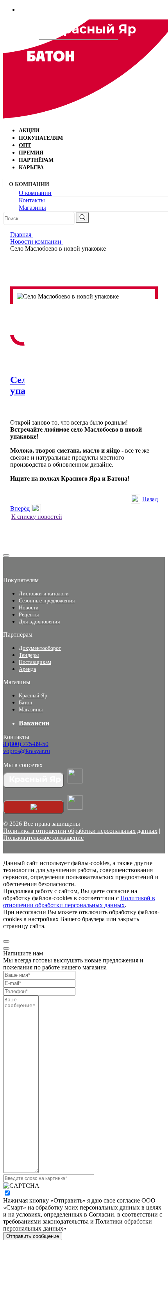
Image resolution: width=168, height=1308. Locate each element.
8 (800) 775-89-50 (25, 744)
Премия (31, 153)
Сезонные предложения (47, 601)
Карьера (31, 167)
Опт (25, 145)
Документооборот (40, 648)
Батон (25, 703)
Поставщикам (35, 662)
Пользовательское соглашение (43, 837)
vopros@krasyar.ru (26, 751)
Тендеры (29, 655)
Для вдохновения (39, 622)
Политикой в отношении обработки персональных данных (79, 901)
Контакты (32, 200)
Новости (29, 608)
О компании (35, 193)
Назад (150, 499)
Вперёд (20, 508)
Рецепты (29, 615)
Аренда (27, 669)
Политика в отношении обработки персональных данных (80, 830)
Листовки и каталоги (44, 594)
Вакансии (34, 723)
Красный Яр (33, 696)
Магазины (32, 207)
